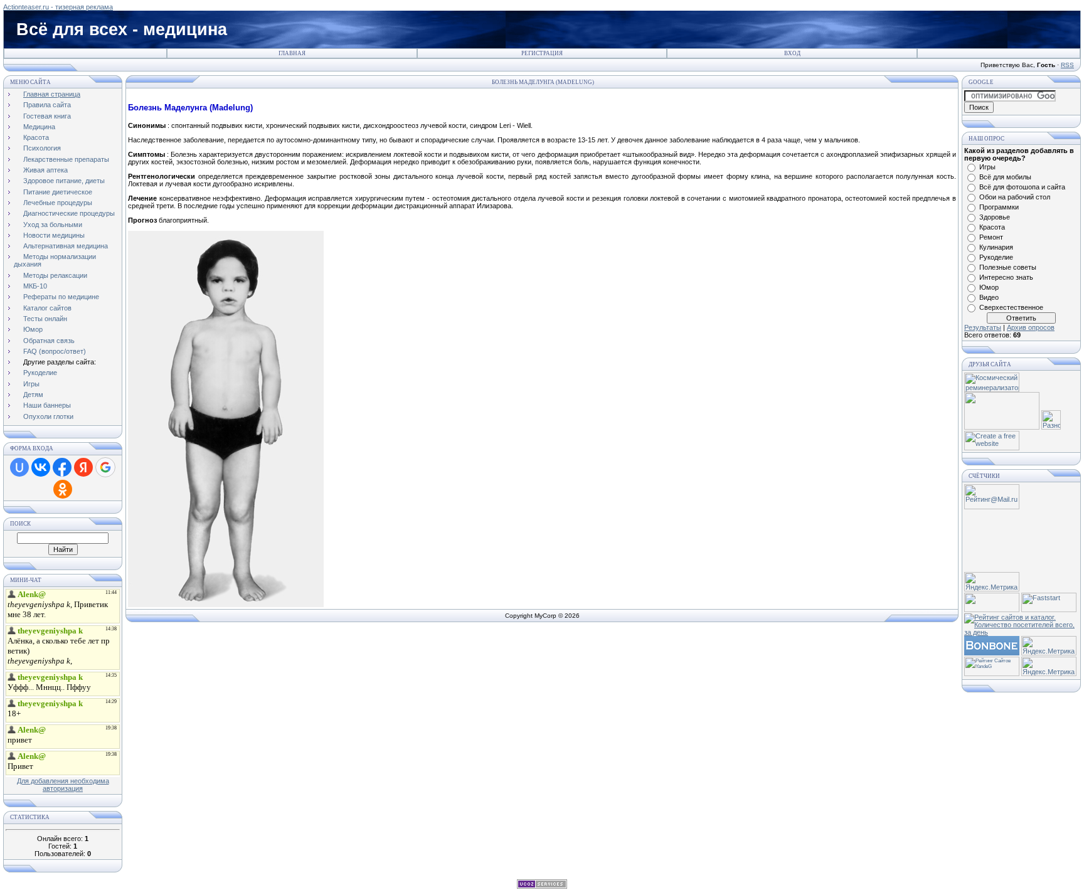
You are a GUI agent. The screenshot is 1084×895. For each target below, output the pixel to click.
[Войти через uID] (19, 467)
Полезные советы (1007, 267)
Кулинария (996, 247)
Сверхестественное (1011, 307)
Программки (999, 207)
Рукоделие (996, 257)
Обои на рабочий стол (1014, 197)
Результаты (982, 327)
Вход (792, 53)
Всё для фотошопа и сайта (1022, 187)
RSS (1067, 64)
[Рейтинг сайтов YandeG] (991, 674)
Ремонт (991, 237)
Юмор (989, 287)
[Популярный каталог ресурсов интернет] (991, 653)
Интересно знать (1006, 277)
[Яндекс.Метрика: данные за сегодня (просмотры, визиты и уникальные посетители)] (991, 581)
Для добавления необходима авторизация (63, 784)
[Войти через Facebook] (62, 467)
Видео (989, 297)
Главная (292, 53)
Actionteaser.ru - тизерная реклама (58, 7)
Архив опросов (1031, 327)
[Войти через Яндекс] (83, 467)
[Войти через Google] (105, 467)
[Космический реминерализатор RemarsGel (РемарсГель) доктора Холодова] (991, 389)
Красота (992, 227)
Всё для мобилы (1005, 177)
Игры (987, 167)
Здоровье (994, 217)
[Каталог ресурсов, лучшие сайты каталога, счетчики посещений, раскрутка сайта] (991, 609)
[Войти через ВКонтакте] (40, 467)
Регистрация (542, 53)
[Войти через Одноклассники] (62, 489)
